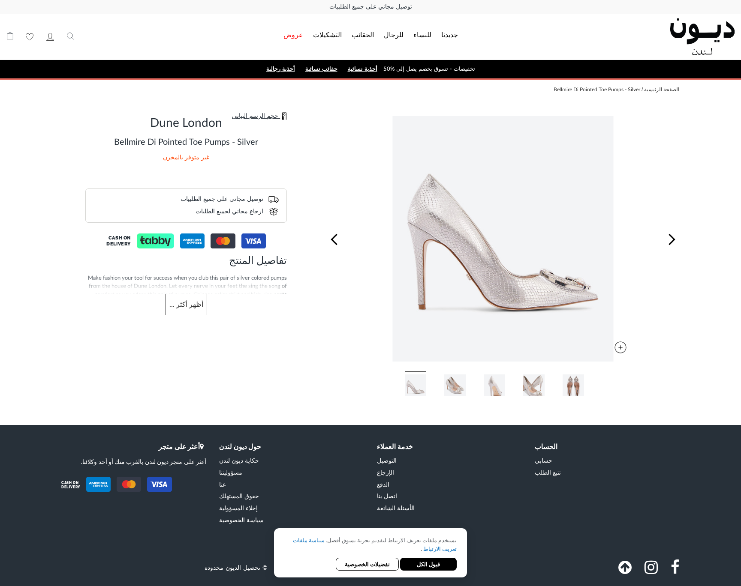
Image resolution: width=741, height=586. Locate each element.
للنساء (422, 34)
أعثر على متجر (179, 446)
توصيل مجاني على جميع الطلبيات (370, 7)
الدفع (383, 484)
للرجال (394, 34)
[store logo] (662, 36)
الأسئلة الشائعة (396, 507)
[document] (370, 554)
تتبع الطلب (548, 472)
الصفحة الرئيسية (661, 89)
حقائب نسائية (321, 69)
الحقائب (363, 34)
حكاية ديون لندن (239, 460)
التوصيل (387, 460)
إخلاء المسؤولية (238, 507)
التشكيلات (327, 34)
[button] (334, 239)
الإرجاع (385, 472)
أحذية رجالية (280, 69)
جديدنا (449, 34)
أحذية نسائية (362, 69)
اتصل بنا (387, 495)
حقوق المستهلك (239, 495)
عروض (293, 34)
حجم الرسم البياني (256, 116)
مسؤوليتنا (230, 472)
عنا (222, 484)
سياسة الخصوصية (241, 519)
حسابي (50, 37)
